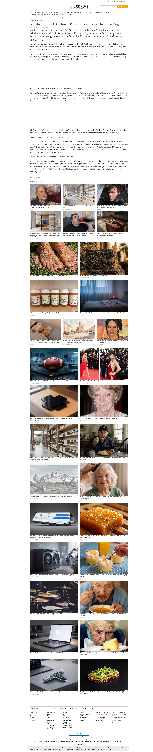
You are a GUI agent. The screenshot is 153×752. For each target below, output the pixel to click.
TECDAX (32, 717)
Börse (49, 17)
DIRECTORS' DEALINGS (64, 14)
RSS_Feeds (82, 719)
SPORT (61, 12)
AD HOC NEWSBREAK (85, 714)
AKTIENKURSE (37, 12)
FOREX (65, 716)
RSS (121, 1)
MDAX (31, 716)
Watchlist (82, 716)
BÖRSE (44, 12)
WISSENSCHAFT (78, 12)
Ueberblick (54, 17)
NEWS (31, 12)
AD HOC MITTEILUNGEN (35, 14)
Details (100, 749)
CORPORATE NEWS (54, 14)
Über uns (96, 742)
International (50, 727)
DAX (31, 714)
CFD (64, 714)
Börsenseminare (67, 727)
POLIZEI (91, 12)
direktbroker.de (100, 719)
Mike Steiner (117, 742)
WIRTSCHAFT (49, 12)
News (40, 742)
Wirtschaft (49, 716)
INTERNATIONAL (98, 12)
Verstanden (106, 749)
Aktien (65, 722)
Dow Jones (32, 720)
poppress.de (99, 720)
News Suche (121, 7)
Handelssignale (67, 720)
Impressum (54, 742)
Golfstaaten (33, 20)
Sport (48, 719)
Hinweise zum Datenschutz (83, 742)
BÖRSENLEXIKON (114, 1)
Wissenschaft (50, 720)
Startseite (44, 17)
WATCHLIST (125, 1)
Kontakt (82, 720)
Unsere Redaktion (106, 742)
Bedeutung (39, 20)
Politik (48, 717)
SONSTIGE (106, 12)
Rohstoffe (66, 717)
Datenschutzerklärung (66, 742)
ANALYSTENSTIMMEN (45, 14)
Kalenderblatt (50, 728)
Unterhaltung (50, 725)
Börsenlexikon (36, 708)
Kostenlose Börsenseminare (100, 716)
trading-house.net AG (101, 714)
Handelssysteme (67, 719)
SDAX (31, 719)
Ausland (49, 722)
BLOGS (107, 1)
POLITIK (56, 12)
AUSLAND (85, 12)
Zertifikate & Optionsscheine (67, 724)
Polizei (48, 724)
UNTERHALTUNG (68, 12)
